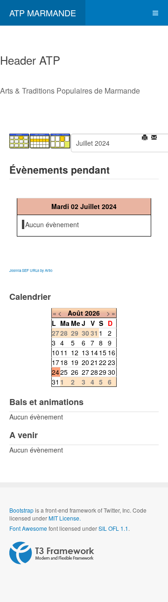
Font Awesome (28, 528)
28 (94, 372)
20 (85, 362)
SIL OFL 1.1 (113, 528)
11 (64, 352)
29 (102, 372)
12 (74, 352)
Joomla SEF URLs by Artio (30, 270)
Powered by (51, 553)
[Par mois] (19, 140)
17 (55, 362)
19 (74, 362)
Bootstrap (21, 510)
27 (85, 372)
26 (74, 372)
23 (111, 362)
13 (85, 352)
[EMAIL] (155, 138)
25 (64, 372)
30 (111, 372)
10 (55, 352)
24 (55, 372)
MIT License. (65, 518)
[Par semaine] (40, 140)
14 (94, 352)
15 (102, 352)
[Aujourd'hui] (60, 140)
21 (94, 362)
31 (55, 381)
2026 (92, 313)
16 (111, 352)
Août (75, 313)
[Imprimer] (145, 138)
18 (64, 362)
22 (102, 362)
